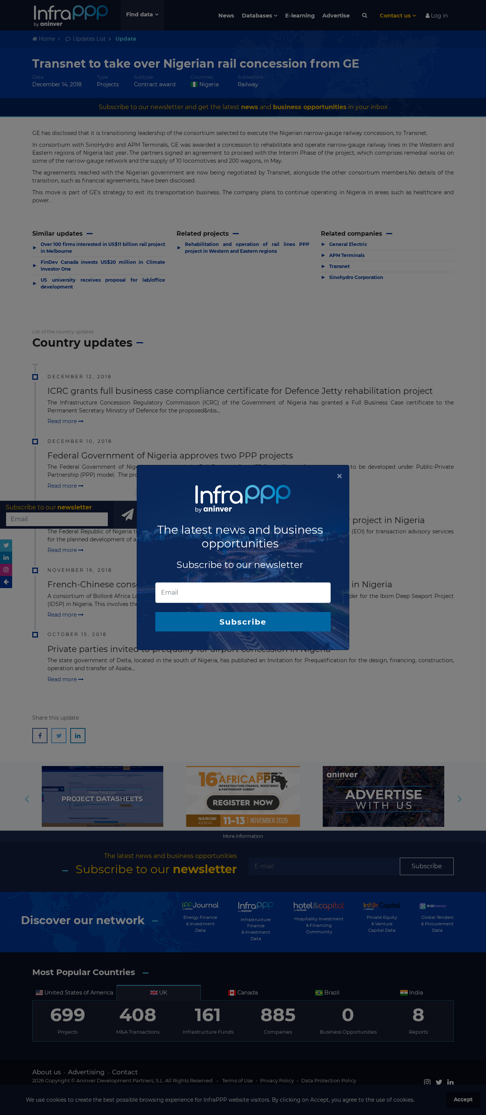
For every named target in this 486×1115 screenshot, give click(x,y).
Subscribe (243, 621)
